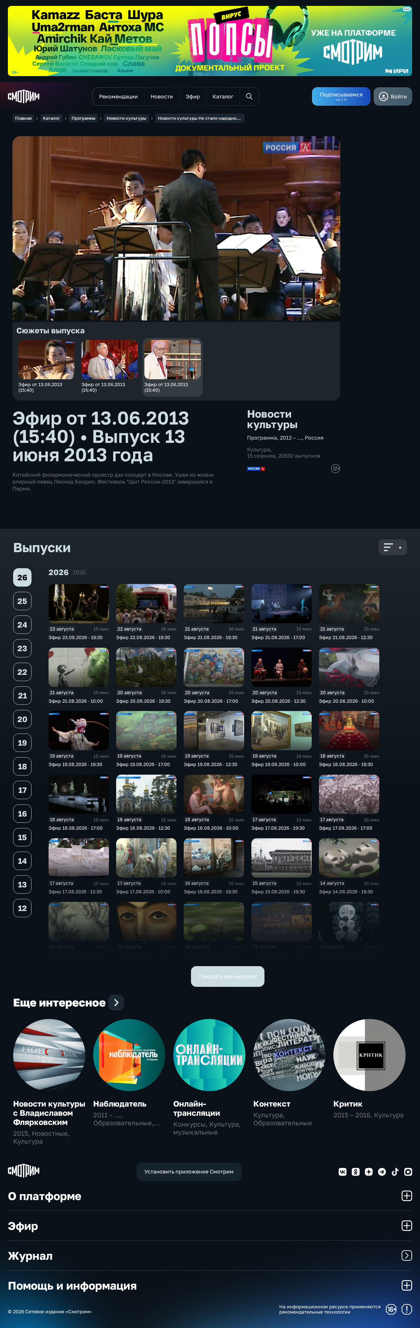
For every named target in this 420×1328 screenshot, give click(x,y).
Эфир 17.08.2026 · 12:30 (75, 891)
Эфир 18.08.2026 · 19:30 (346, 764)
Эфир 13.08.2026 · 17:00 (346, 955)
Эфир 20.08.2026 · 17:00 (211, 701)
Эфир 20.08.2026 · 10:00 (346, 701)
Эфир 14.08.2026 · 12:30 (143, 955)
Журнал (30, 1255)
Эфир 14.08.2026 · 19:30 (346, 891)
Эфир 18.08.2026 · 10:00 (211, 828)
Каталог (51, 118)
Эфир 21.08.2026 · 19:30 (211, 637)
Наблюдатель (119, 1103)
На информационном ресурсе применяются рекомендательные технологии (330, 1309)
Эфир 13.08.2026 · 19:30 (278, 955)
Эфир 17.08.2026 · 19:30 (278, 828)
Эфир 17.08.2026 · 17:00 (345, 828)
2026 (79, 572)
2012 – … (291, 437)
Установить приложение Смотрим (189, 1171)
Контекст (271, 1103)
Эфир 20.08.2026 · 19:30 (143, 701)
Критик (348, 1103)
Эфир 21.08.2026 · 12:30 (346, 637)
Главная (23, 118)
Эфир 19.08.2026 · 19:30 (75, 764)
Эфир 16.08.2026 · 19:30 (211, 891)
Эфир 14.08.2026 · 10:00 (211, 955)
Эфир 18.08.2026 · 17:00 (76, 828)
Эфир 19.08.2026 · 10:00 (278, 764)
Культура (258, 449)
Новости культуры (126, 118)
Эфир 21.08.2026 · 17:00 (278, 637)
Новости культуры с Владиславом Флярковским (49, 1113)
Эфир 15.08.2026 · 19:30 (278, 891)
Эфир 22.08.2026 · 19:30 (143, 637)
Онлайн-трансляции (196, 1108)
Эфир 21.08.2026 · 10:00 (76, 701)
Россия (314, 437)
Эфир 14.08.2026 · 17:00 (76, 955)
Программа (83, 118)
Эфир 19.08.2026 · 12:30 (211, 764)
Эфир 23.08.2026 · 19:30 (76, 637)
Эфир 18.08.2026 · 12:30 (143, 828)
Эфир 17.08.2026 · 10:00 (143, 891)
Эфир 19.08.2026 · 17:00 (143, 764)
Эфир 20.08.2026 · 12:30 (278, 701)
